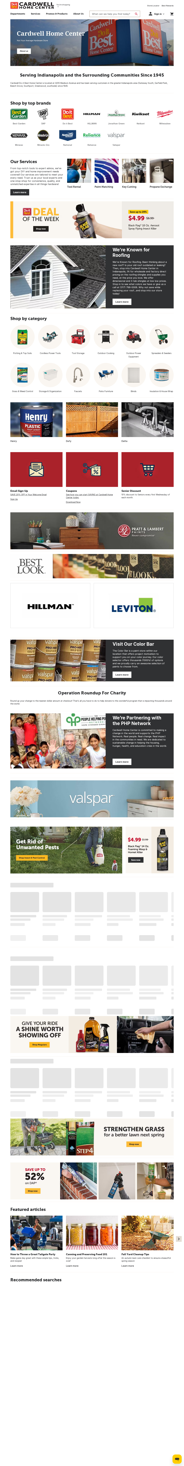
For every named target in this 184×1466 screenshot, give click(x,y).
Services (35, 13)
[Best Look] (92, 566)
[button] (57, 14)
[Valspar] (92, 798)
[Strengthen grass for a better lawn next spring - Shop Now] (92, 1137)
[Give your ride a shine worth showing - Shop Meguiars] (92, 1034)
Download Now (73, 502)
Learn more (19, 192)
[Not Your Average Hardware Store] (92, 42)
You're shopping (63, 5)
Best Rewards (168, 6)
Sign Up (14, 499)
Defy (68, 441)
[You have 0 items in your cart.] (172, 13)
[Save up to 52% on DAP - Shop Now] (92, 1180)
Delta (124, 441)
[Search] (136, 14)
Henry (13, 441)
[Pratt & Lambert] (92, 530)
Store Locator (153, 6)
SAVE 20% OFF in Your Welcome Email (28, 494)
